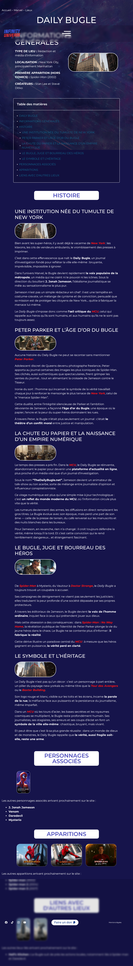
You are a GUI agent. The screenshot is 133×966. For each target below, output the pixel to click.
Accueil (6, 10)
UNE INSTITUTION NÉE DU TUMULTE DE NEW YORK (58, 132)
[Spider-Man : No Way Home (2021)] (101, 855)
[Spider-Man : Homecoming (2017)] (31, 855)
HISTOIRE (26, 126)
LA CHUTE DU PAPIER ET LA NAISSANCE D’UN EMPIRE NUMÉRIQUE (59, 145)
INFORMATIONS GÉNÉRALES (39, 121)
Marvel (18, 10)
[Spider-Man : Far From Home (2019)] (66, 855)
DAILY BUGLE (28, 115)
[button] (64, 922)
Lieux (28, 10)
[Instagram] (18, 922)
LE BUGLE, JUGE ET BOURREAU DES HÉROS (53, 153)
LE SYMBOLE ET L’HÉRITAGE (41, 158)
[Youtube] (24, 922)
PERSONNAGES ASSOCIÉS (37, 164)
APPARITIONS (28, 169)
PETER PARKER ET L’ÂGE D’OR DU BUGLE (50, 138)
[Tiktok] (12, 922)
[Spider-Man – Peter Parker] (23, 782)
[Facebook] (6, 922)
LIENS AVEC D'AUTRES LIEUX (39, 175)
